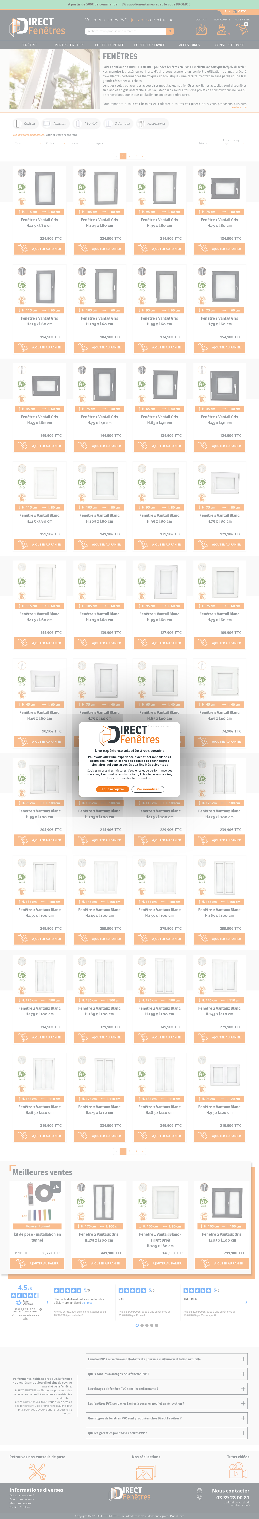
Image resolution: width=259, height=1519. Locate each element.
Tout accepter (112, 789)
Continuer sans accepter (162, 726)
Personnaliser (148, 789)
